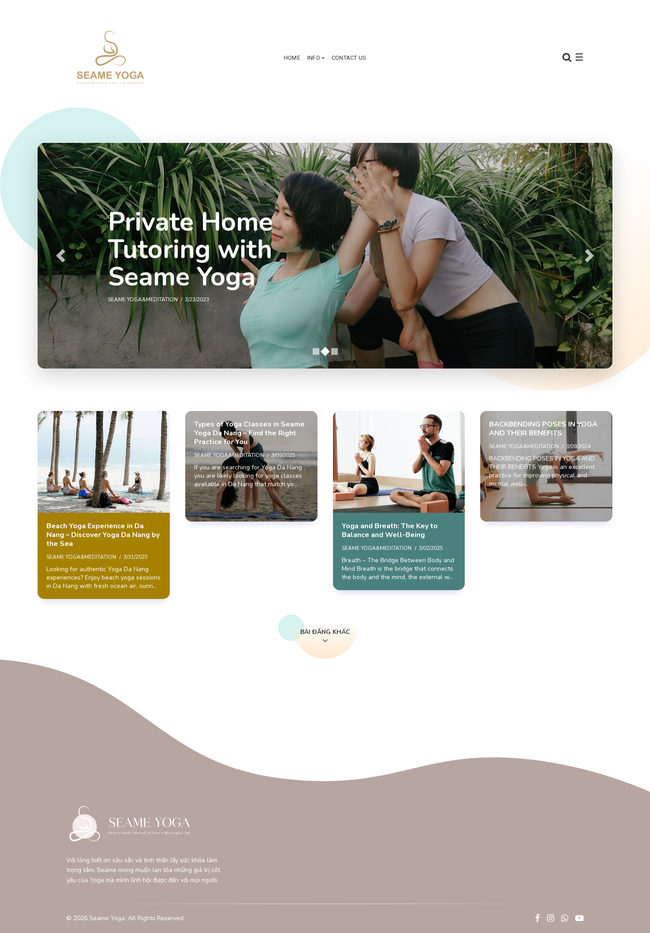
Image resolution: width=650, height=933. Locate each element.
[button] (61, 256)
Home (292, 57)
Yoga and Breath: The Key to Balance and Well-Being (390, 530)
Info (313, 57)
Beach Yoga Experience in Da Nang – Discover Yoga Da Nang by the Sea (103, 535)
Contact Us (349, 57)
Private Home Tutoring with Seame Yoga (190, 249)
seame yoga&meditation (81, 557)
